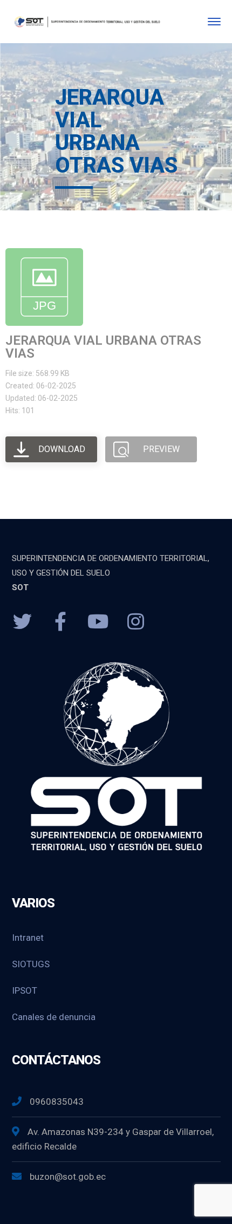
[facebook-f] (60, 622)
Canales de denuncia (53, 1016)
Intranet (28, 937)
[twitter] (22, 622)
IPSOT (24, 990)
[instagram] (136, 622)
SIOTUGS (31, 964)
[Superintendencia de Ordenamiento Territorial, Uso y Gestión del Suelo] (86, 21)
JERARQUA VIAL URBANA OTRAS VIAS (103, 347)
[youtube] (98, 622)
